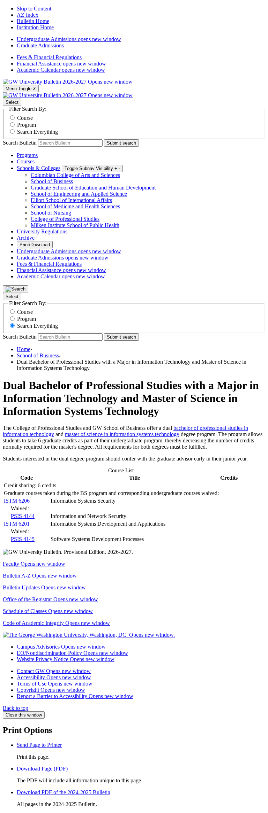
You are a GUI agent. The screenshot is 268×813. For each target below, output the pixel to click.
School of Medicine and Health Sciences (75, 206)
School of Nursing (51, 213)
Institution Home (35, 27)
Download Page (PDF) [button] (42, 769)
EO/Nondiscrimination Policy (72, 653)
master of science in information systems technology (122, 434)
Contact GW (54, 671)
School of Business (52, 181)
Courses (26, 161)
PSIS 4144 (23, 516)
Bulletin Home (33, 21)
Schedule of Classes (48, 611)
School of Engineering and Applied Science (79, 194)
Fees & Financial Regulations (49, 57)
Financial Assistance (61, 64)
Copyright (51, 690)
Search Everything (37, 132)
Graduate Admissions (40, 45)
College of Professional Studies (65, 219)
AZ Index (27, 15)
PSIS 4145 (23, 539)
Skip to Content (34, 8)
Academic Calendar (61, 70)
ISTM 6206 (17, 501)
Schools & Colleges (38, 168)
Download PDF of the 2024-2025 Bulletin (63, 792)
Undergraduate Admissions (69, 39)
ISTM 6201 (17, 524)
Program (26, 125)
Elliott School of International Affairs (71, 200)
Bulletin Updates (44, 587)
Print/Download (35, 244)
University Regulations (42, 231)
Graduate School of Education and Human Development (93, 188)
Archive (26, 238)
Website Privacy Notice (65, 659)
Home (23, 349)
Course (25, 118)
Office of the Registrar (50, 599)
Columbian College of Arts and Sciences (75, 175)
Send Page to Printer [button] (39, 745)
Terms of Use (54, 684)
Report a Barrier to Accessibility (75, 696)
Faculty (34, 564)
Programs (27, 155)
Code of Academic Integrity (56, 623)
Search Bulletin (20, 143)
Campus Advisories (61, 647)
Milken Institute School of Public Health (75, 225)
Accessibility (54, 677)
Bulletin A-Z (40, 576)
